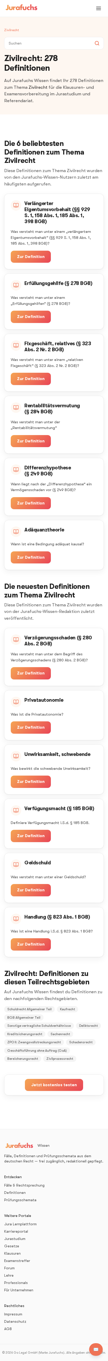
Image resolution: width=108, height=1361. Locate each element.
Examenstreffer (17, 1261)
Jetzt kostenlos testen (54, 1085)
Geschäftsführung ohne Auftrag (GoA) (37, 1050)
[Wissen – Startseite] (21, 8)
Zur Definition (31, 256)
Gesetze (11, 1246)
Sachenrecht (60, 1034)
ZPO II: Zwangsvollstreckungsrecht (34, 1042)
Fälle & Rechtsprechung (24, 1185)
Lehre (9, 1275)
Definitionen (15, 1192)
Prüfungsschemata (20, 1200)
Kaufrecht (67, 1009)
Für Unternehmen (18, 1290)
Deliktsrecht (88, 1026)
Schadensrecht (81, 1042)
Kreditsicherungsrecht (24, 1034)
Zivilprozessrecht (59, 1059)
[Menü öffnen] (98, 8)
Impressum (13, 1314)
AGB (8, 1329)
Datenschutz (15, 1321)
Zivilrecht (11, 30)
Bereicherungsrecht (22, 1059)
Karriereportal (16, 1231)
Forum (9, 1268)
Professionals (16, 1283)
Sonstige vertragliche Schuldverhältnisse (39, 1026)
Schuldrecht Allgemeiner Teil (29, 1009)
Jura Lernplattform (20, 1224)
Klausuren (12, 1253)
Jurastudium (14, 1239)
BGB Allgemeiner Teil (23, 1017)
